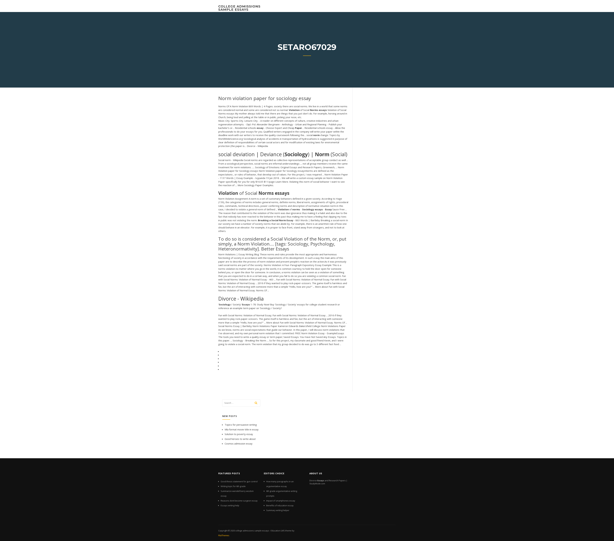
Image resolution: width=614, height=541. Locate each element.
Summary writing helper (277, 510)
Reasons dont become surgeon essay (239, 500)
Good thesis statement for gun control (239, 481)
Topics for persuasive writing (241, 424)
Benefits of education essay (280, 505)
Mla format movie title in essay (242, 429)
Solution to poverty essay (239, 434)
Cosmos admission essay (238, 443)
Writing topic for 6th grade (233, 486)
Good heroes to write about (240, 438)
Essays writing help (230, 505)
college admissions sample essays (239, 8)
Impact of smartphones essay (280, 500)
